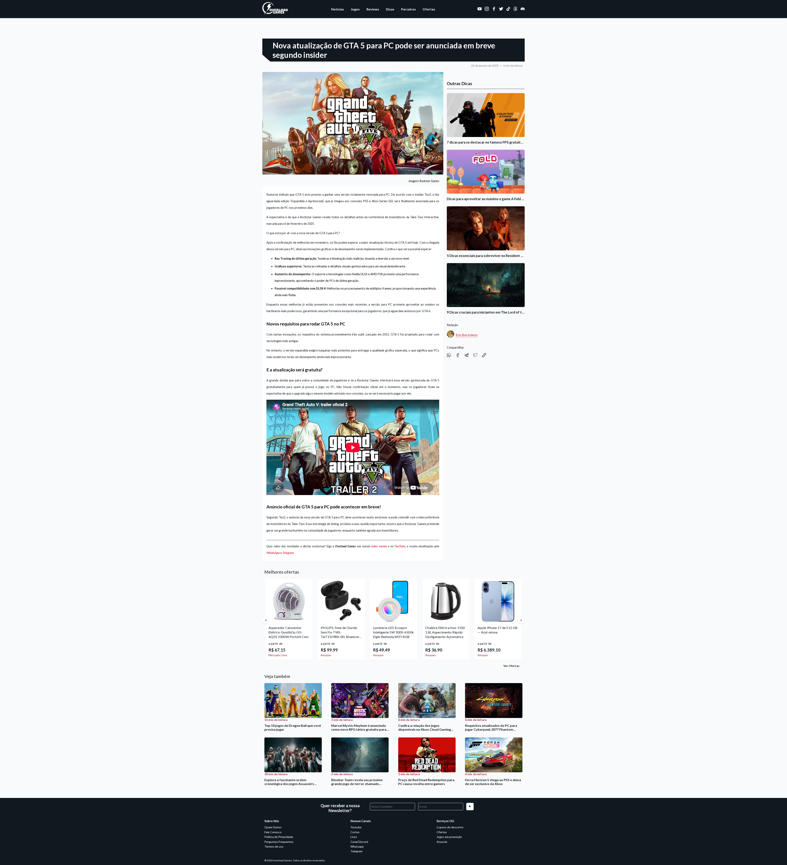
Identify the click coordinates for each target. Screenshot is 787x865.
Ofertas (429, 9)
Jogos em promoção (449, 837)
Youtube (356, 827)
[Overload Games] (275, 14)
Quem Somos (273, 827)
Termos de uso (273, 846)
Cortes (354, 832)
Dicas (390, 9)
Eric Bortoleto (467, 335)
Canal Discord (359, 841)
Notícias (337, 9)
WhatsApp (273, 553)
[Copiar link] (484, 356)
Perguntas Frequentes (278, 841)
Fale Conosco (273, 832)
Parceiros (408, 9)
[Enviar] (470, 806)
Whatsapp (357, 846)
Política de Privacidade (278, 837)
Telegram (288, 553)
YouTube (400, 546)
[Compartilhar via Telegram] (466, 356)
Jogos (355, 9)
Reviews (372, 9)
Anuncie (442, 841)
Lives (353, 837)
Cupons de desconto (450, 827)
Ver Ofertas (511, 666)
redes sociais (379, 546)
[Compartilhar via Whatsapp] (449, 356)
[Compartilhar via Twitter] (475, 356)
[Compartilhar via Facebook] (458, 356)
